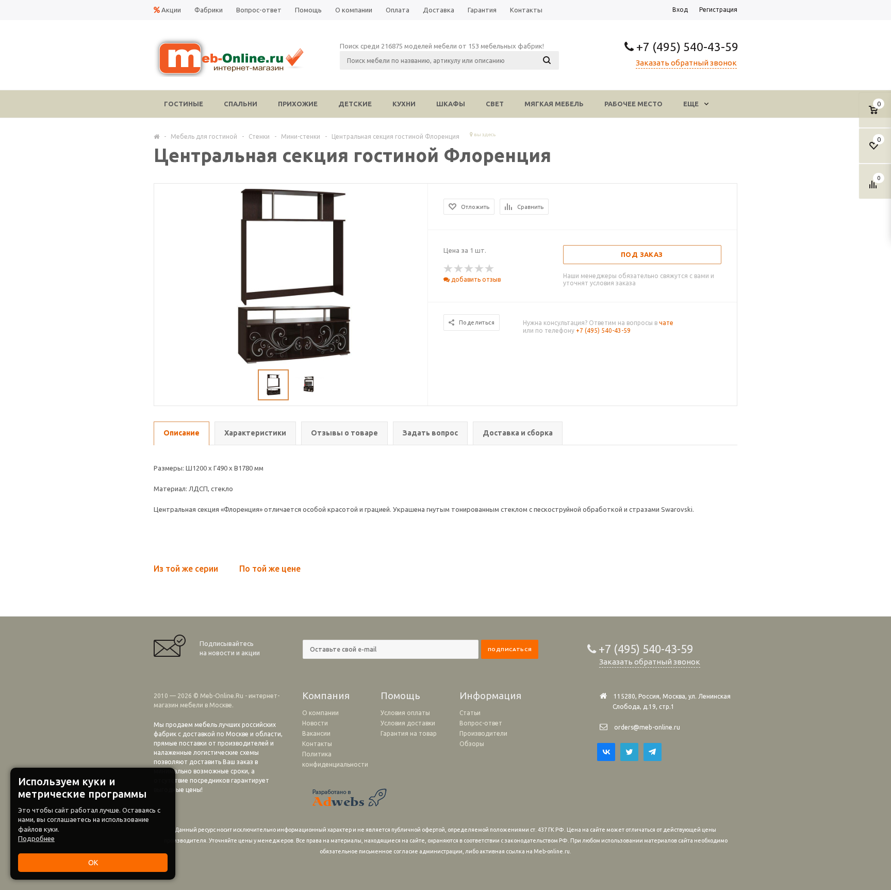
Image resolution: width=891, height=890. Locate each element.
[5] (490, 269)
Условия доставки (408, 723)
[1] (448, 269)
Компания (326, 695)
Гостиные (183, 103)
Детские (355, 103)
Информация (490, 695)
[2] (459, 269)
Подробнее (36, 838)
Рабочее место (633, 103)
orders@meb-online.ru (647, 727)
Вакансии (316, 733)
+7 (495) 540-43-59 (686, 46)
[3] (469, 269)
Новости (315, 723)
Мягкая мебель (554, 103)
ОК (93, 863)
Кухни (404, 103)
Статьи (470, 712)
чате (666, 322)
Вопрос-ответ (480, 723)
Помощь (400, 695)
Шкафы (450, 103)
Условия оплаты (405, 712)
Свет (495, 103)
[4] (479, 269)
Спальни (240, 103)
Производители (483, 733)
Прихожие (298, 103)
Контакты (317, 743)
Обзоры (471, 743)
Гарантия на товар (409, 733)
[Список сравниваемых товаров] (874, 188)
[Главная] (156, 136)
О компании (320, 712)
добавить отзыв (475, 279)
